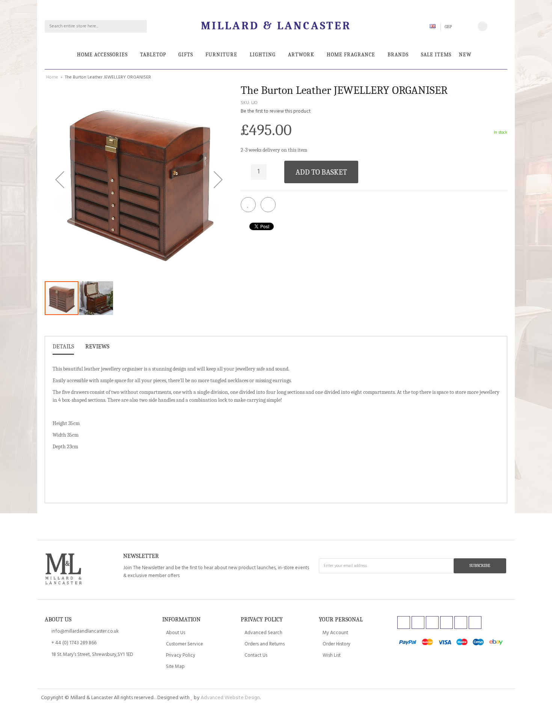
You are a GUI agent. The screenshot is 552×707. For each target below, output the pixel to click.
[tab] (63, 348)
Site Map (175, 667)
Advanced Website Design (230, 697)
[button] (60, 179)
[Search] (140, 26)
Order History (336, 644)
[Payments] (452, 646)
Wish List (332, 655)
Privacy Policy (180, 655)
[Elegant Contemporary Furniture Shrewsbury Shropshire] (63, 570)
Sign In (499, 26)
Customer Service (184, 644)
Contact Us (255, 655)
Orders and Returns (264, 644)
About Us (175, 633)
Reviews (97, 346)
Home (52, 77)
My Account (335, 633)
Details (63, 346)
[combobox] (90, 26)
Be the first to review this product (276, 112)
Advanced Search (263, 633)
